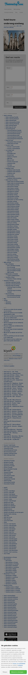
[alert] (14, 337)
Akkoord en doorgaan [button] (17, 672)
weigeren (20, 665)
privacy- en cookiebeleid (19, 663)
